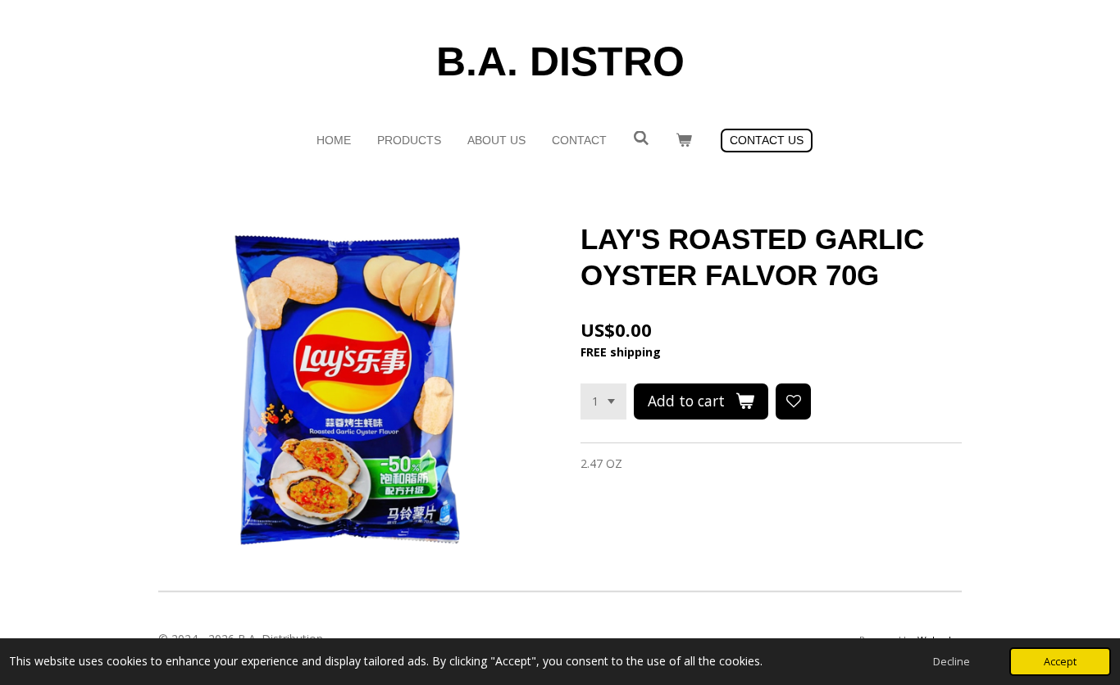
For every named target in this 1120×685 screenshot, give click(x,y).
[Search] (641, 138)
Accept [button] (1060, 662)
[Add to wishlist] (794, 401)
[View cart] (684, 140)
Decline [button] (951, 662)
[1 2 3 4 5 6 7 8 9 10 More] (603, 401)
